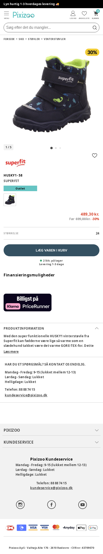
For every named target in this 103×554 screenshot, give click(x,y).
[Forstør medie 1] (51, 94)
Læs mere (11, 351)
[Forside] (23, 15)
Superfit (11, 181)
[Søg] (94, 27)
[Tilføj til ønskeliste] (94, 155)
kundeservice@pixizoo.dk (26, 395)
